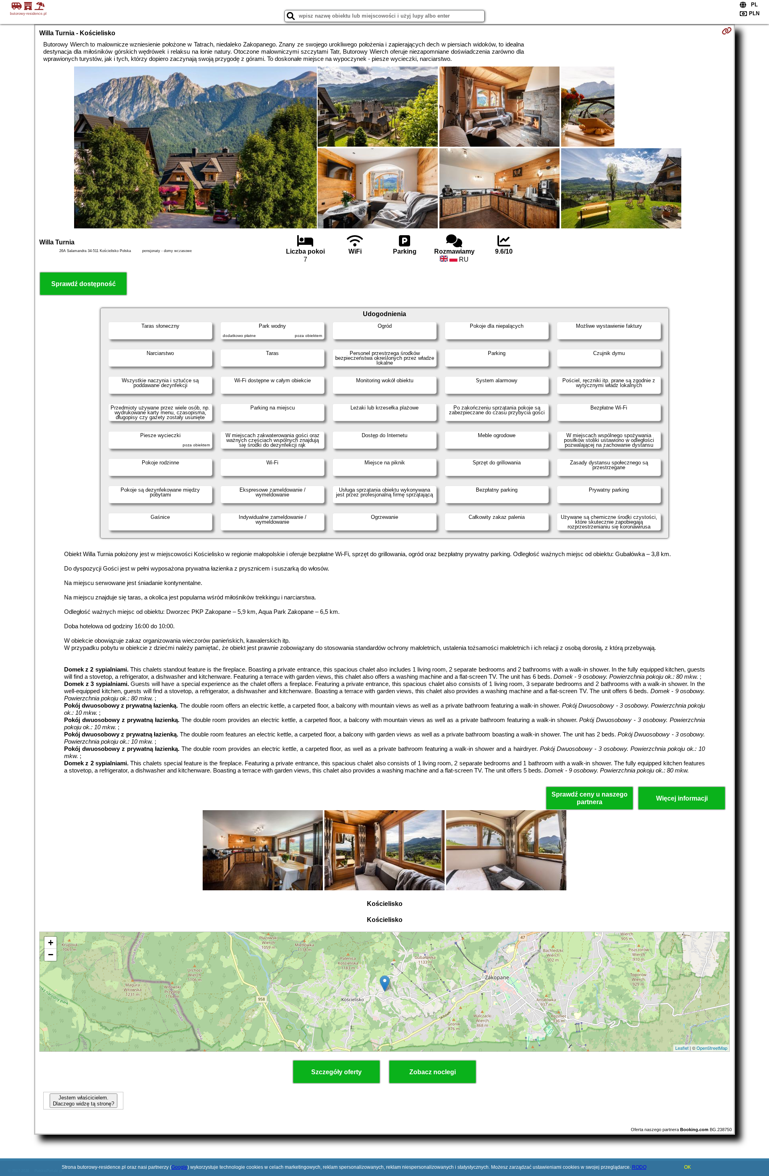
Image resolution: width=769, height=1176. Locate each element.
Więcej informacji (682, 798)
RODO (639, 1167)
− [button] (50, 955)
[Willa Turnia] (195, 148)
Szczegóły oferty (336, 1072)
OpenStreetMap (712, 1048)
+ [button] (50, 943)
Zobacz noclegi (432, 1072)
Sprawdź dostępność (83, 283)
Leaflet (681, 1048)
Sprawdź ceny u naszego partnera (590, 798)
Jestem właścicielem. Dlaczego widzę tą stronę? (83, 1101)
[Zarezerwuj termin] (727, 31)
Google (179, 1167)
